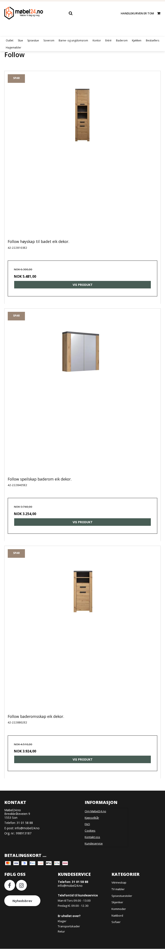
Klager (62, 921)
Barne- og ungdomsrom (73, 40)
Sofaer (116, 922)
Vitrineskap (119, 882)
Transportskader (69, 926)
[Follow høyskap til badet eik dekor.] (82, 158)
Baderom (122, 40)
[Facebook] (9, 885)
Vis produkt (83, 285)
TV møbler (118, 889)
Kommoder (119, 909)
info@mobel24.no (27, 828)
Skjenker (117, 902)
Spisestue (33, 40)
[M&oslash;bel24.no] (23, 13)
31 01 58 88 (25, 823)
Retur (61, 931)
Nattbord (117, 915)
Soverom (48, 40)
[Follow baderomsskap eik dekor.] (82, 633)
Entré (108, 40)
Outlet (9, 40)
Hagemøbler (13, 47)
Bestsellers (152, 40)
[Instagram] (21, 885)
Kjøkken (136, 40)
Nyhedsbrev (22, 901)
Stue (20, 40)
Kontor (97, 40)
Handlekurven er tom (137, 13)
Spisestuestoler (122, 896)
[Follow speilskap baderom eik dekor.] (82, 396)
